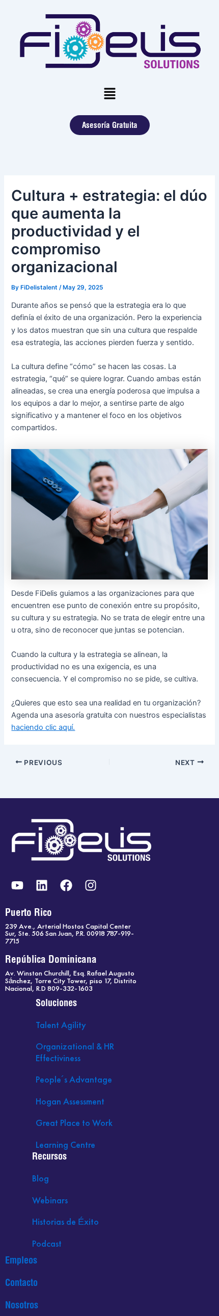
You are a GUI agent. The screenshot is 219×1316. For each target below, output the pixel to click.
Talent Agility (61, 1025)
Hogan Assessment (70, 1101)
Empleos (21, 1260)
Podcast (47, 1243)
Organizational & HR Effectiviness (75, 1052)
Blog (40, 1178)
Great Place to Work (74, 1122)
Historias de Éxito (65, 1221)
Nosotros (21, 1305)
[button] (109, 94)
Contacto (21, 1282)
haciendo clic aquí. (43, 727)
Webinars (50, 1200)
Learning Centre (65, 1144)
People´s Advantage (74, 1079)
